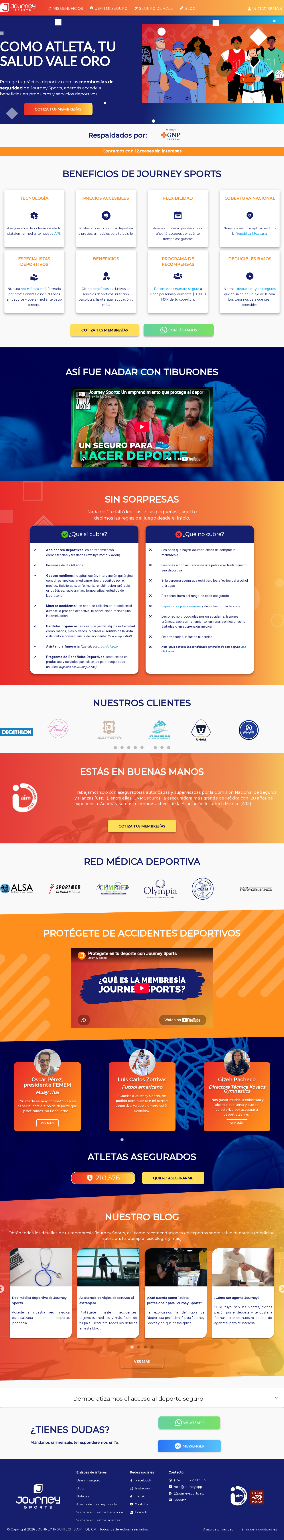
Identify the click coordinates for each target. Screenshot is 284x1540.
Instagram (143, 1488)
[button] (142, 1398)
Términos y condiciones (258, 1529)
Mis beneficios (68, 8)
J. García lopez (107, 646)
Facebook (143, 1480)
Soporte (180, 1500)
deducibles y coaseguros (256, 289)
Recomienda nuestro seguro (176, 289)
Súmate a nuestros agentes (95, 1520)
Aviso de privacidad (218, 1529)
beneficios (101, 289)
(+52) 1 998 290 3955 (190, 1480)
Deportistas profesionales (181, 606)
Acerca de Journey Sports (95, 1504)
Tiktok (140, 1496)
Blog (190, 8)
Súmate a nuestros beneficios (95, 1512)
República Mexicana (251, 234)
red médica (30, 289)
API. (57, 234)
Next (280, 1287)
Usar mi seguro (111, 8)
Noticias (82, 1496)
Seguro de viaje (156, 9)
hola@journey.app (188, 1487)
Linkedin (141, 1512)
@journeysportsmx (189, 1493)
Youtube (141, 1504)
